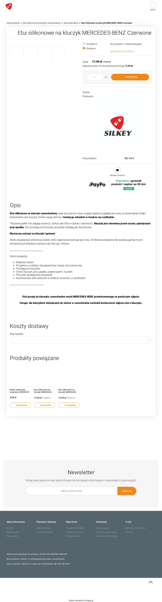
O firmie (129, 532)
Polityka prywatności (106, 532)
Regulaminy (12, 536)
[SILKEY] (117, 127)
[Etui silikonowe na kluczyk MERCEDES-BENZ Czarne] (44, 374)
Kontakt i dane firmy (135, 528)
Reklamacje (12, 532)
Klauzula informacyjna (107, 536)
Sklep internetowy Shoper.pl (81, 600)
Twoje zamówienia (75, 528)
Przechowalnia (73, 536)
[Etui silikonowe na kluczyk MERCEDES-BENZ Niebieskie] (68, 374)
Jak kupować (102, 528)
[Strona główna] (17, 6)
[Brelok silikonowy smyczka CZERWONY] (20, 374)
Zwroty (10, 528)
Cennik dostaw (43, 528)
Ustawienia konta (74, 532)
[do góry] (150, 583)
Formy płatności (44, 532)
